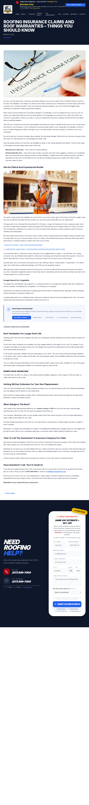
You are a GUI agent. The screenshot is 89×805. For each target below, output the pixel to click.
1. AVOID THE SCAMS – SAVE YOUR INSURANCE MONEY (23, 245)
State (70, 567)
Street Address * (59, 558)
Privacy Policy (36, 8)
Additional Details (60, 575)
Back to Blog (10, 493)
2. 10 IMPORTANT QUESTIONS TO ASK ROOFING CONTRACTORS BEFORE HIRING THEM (34, 249)
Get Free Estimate (20, 317)
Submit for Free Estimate (68, 604)
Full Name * (57, 541)
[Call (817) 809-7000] (17, 2)
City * (55, 567)
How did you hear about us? (64, 588)
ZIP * (77, 567)
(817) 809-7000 (27, 4)
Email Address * (59, 550)
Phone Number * (74, 541)
